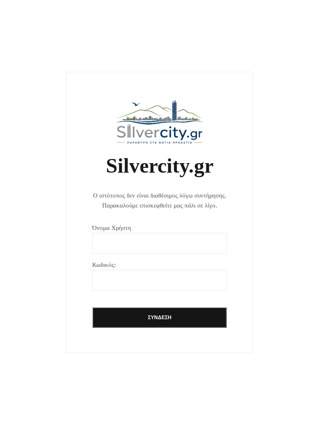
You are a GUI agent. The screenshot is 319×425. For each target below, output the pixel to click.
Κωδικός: (104, 264)
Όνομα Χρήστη (111, 228)
